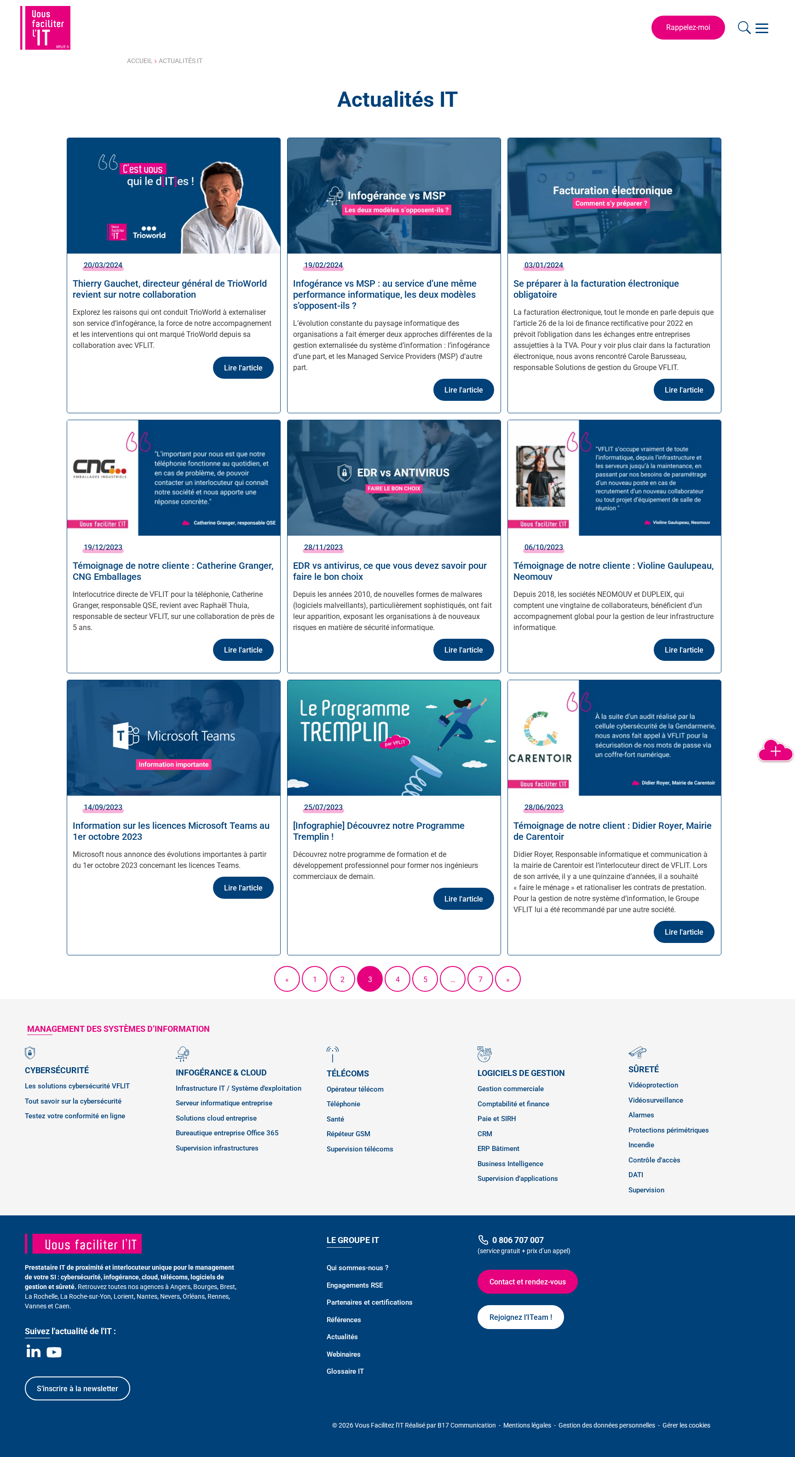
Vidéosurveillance (655, 1100)
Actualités (342, 1337)
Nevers (170, 1296)
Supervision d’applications (518, 1178)
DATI (635, 1175)
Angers (180, 1286)
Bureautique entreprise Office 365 (227, 1133)
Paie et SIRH (497, 1119)
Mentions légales (528, 1425)
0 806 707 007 (518, 1240)
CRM (485, 1134)
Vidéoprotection (653, 1085)
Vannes (35, 1306)
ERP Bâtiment (498, 1149)
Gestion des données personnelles (608, 1425)
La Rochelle (41, 1296)
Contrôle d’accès (654, 1160)
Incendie (641, 1145)
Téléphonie (343, 1104)
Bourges (205, 1286)
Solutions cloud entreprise (216, 1118)
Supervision (646, 1190)
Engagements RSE (355, 1285)
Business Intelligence (510, 1164)
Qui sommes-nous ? (357, 1268)
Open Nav (763, 27)
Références (344, 1320)
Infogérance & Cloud (221, 1072)
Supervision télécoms (360, 1149)
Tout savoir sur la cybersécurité (73, 1101)
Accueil (140, 60)
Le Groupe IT (353, 1240)
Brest (227, 1286)
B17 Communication (467, 1425)
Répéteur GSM (348, 1134)
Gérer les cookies (686, 1425)
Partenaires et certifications (370, 1302)
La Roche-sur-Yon (85, 1296)
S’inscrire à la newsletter (77, 1388)
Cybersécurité (57, 1070)
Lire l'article (243, 368)
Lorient (124, 1296)
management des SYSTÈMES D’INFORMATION (118, 1029)
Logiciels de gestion (521, 1073)
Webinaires (344, 1354)
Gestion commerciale (511, 1089)
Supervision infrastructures (217, 1148)
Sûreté (643, 1069)
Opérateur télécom (355, 1089)
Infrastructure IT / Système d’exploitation (238, 1088)
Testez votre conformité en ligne (75, 1116)
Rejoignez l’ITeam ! (521, 1317)
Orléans (194, 1296)
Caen (62, 1306)
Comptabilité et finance (513, 1104)
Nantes (147, 1296)
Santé (335, 1119)
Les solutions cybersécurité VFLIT (77, 1086)
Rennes (218, 1296)
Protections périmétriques (668, 1130)
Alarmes (641, 1115)
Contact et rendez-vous (528, 1282)
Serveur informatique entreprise (224, 1103)
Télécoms (348, 1073)
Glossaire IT (345, 1371)
